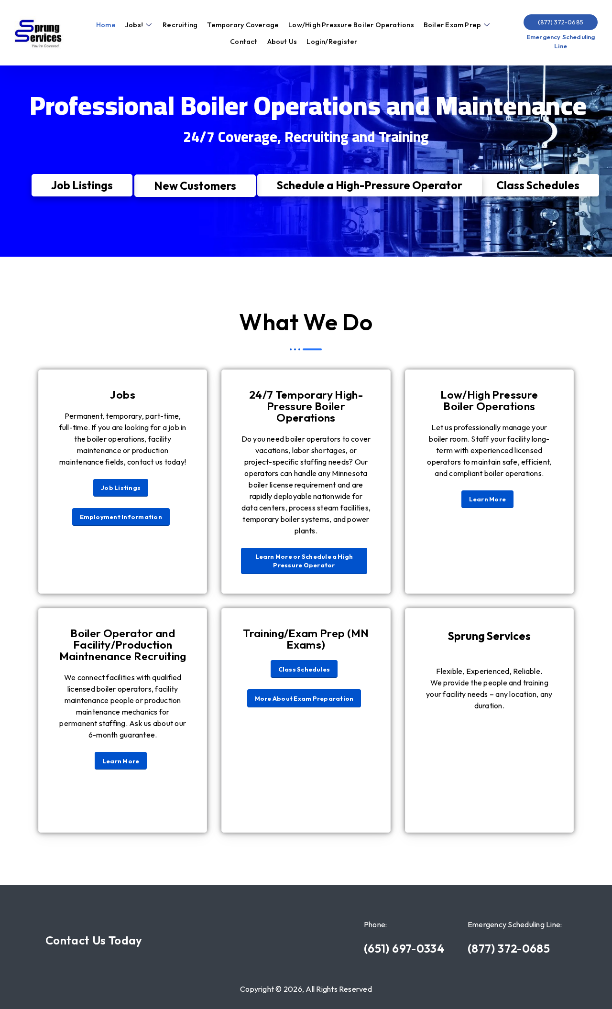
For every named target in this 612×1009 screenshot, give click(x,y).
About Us (282, 41)
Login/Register (331, 41)
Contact (244, 41)
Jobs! (134, 25)
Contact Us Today (93, 940)
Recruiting (180, 25)
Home (106, 25)
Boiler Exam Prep (452, 25)
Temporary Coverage (243, 25)
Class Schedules (537, 185)
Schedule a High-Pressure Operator (369, 185)
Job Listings (82, 185)
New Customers (195, 186)
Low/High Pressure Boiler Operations (351, 25)
